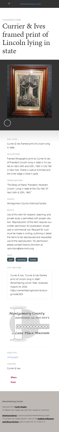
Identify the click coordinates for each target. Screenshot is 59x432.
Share (13, 377)
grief (11, 259)
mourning (21, 259)
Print (13, 382)
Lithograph (12, 357)
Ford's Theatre (21, 407)
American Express (9, 415)
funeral (33, 259)
